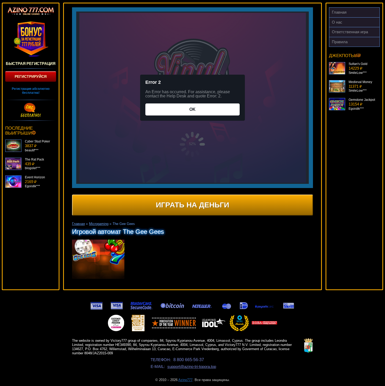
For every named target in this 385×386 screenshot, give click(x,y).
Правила (340, 42)
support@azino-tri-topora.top (191, 366)
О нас (337, 22)
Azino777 (185, 380)
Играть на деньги (192, 205)
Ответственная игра (350, 32)
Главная (339, 12)
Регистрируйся (31, 76)
